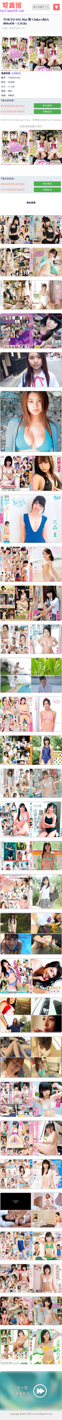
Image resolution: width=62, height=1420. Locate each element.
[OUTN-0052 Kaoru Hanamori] (31, 542)
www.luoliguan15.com (42, 1414)
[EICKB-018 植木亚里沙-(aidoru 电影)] (31, 1363)
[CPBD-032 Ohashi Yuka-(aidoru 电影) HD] (31, 348)
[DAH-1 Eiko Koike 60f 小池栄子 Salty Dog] (31, 451)
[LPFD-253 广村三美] (31, 993)
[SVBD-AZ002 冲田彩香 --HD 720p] (31, 653)
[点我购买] (16, 73)
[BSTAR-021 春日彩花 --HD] (31, 309)
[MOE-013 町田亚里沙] (31, 620)
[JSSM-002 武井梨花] (31, 908)
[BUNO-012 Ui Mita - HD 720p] (31, 1227)
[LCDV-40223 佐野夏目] (31, 490)
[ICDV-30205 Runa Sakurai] (31, 954)
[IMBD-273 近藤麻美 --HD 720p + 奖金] (31, 276)
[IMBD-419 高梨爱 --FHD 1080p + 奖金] (31, 243)
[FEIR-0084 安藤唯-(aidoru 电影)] (31, 1116)
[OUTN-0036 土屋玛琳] (31, 731)
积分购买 (47, 105)
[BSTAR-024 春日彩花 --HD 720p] (31, 797)
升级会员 (47, 111)
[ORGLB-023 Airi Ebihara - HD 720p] (31, 764)
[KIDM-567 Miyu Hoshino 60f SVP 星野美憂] (31, 386)
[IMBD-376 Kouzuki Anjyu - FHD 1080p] (31, 1259)
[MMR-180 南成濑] (31, 836)
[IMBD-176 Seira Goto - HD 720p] (31, 1292)
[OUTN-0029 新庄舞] (31, 581)
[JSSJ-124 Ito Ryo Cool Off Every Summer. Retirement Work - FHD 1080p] (31, 692)
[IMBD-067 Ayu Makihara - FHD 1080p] (31, 1324)
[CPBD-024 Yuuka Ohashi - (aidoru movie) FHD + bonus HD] (31, 1188)
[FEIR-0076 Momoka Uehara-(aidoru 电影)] (31, 1155)
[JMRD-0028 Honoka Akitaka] (31, 1032)
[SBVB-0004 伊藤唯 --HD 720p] (31, 869)
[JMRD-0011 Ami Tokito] (31, 1077)
